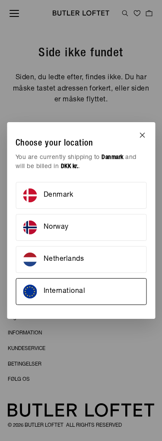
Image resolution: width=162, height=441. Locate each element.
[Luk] (142, 135)
